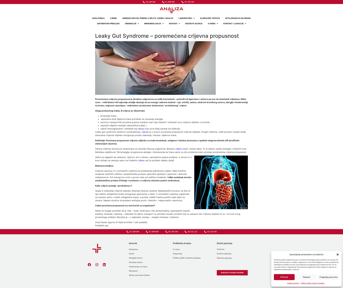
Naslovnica (98, 18)
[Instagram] (97, 264)
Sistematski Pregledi (108, 23)
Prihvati (284, 277)
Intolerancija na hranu (238, 18)
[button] (337, 254)
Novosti (173, 23)
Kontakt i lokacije (233, 23)
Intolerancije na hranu (138, 267)
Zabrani (306, 277)
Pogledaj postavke (329, 277)
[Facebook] (89, 264)
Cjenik (113, 18)
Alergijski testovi (135, 258)
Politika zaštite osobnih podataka (313, 283)
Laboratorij (185, 18)
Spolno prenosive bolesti (139, 275)
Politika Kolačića (293, 283)
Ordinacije (130, 23)
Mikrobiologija (152, 23)
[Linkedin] (104, 264)
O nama (211, 23)
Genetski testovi (135, 262)
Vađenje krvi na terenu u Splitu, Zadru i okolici (147, 18)
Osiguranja (177, 254)
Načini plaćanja (193, 23)
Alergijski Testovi (210, 18)
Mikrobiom (133, 271)
